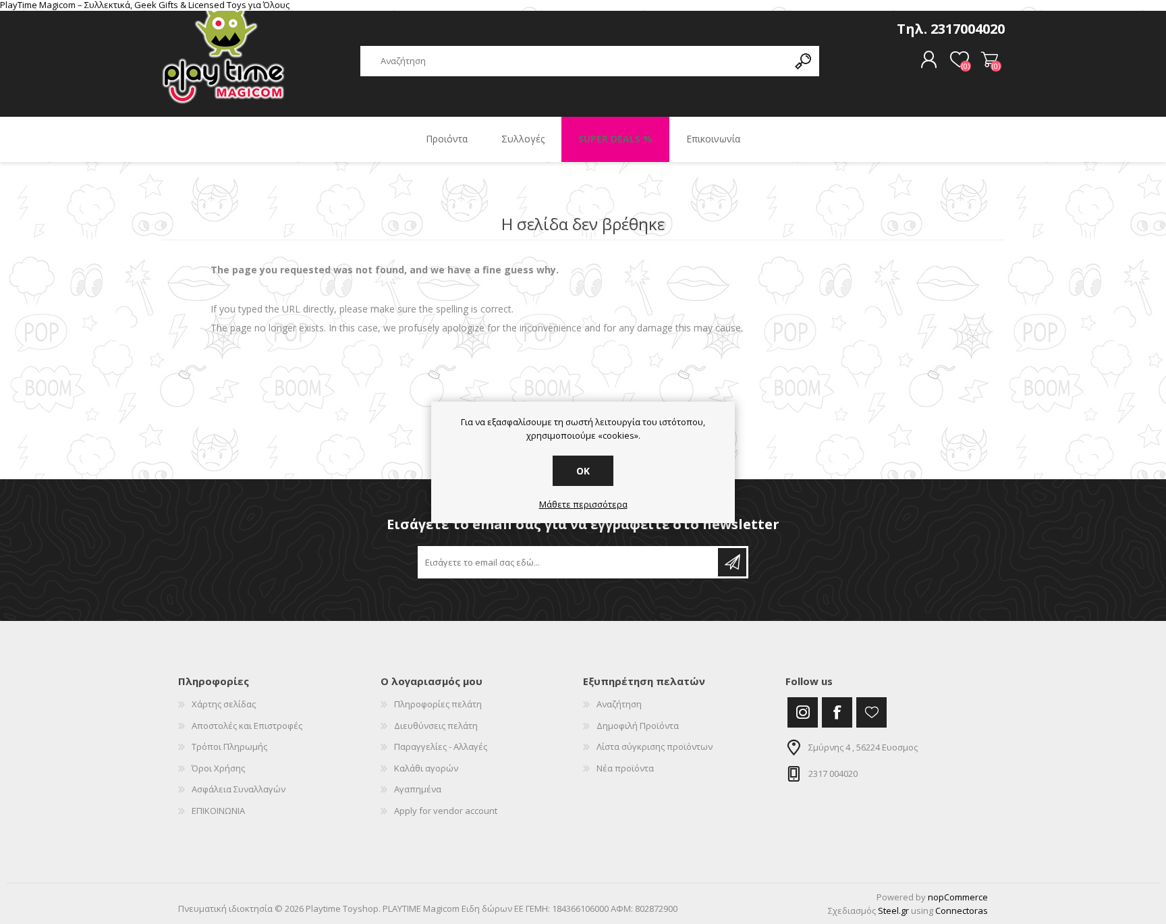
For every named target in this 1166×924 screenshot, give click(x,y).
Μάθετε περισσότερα (583, 504)
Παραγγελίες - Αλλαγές (440, 746)
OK (583, 470)
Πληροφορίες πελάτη (438, 704)
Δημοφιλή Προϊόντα (637, 725)
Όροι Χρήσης (218, 768)
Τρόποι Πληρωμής (229, 746)
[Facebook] (837, 712)
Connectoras (961, 910)
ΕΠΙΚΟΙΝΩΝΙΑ (218, 811)
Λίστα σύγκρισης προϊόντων (654, 746)
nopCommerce (958, 897)
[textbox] (574, 61)
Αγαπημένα (417, 789)
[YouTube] (871, 712)
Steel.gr (893, 910)
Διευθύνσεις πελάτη (436, 725)
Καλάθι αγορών (989, 60)
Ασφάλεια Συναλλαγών (238, 789)
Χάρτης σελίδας (224, 704)
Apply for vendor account (445, 811)
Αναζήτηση (619, 704)
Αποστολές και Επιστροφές (247, 725)
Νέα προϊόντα (625, 768)
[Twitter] (802, 712)
